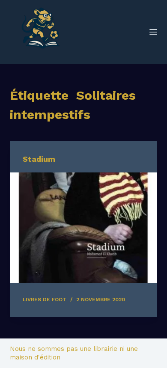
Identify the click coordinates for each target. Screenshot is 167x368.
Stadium (39, 158)
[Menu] (153, 32)
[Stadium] (83, 227)
